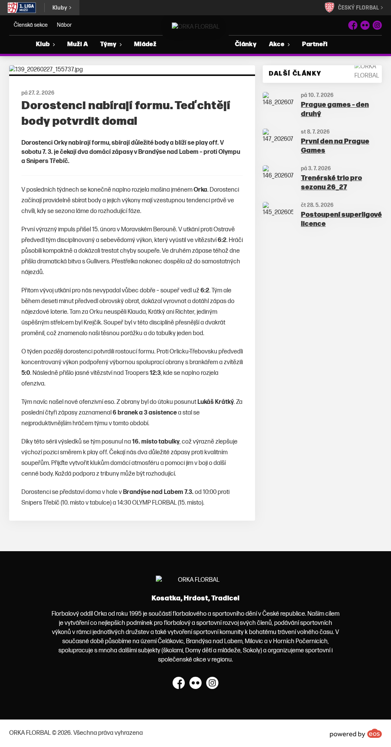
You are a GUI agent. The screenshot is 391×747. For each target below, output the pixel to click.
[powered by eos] (356, 733)
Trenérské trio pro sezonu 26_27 (331, 183)
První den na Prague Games (335, 146)
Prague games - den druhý (335, 109)
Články (246, 44)
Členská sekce (31, 25)
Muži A (77, 44)
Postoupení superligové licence (341, 219)
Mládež (145, 44)
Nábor (64, 25)
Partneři (315, 44)
